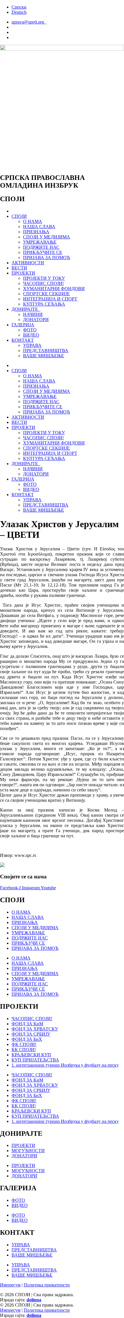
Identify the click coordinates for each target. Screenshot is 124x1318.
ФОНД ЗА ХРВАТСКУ (35, 1028)
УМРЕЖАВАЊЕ (40, 242)
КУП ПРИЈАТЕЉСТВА (35, 1059)
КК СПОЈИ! (24, 1049)
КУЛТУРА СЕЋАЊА (44, 304)
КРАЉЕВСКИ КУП (31, 1054)
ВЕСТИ (19, 267)
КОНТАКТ (23, 340)
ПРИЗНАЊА (36, 231)
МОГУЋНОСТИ (28, 1150)
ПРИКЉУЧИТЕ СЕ (42, 252)
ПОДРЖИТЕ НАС (41, 247)
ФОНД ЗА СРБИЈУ (31, 1034)
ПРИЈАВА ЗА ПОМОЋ (46, 257)
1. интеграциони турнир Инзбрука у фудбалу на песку (65, 1065)
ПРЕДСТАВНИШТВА (45, 350)
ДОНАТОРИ (36, 319)
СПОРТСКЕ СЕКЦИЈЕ (46, 293)
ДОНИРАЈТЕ (26, 309)
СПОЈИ (19, 216)
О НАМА (32, 221)
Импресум (10, 1284)
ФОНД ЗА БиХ (27, 1039)
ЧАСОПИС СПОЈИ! (43, 283)
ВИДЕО (31, 335)
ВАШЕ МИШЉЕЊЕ (43, 355)
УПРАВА (32, 345)
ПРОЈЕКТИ (23, 273)
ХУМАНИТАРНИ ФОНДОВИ (54, 288)
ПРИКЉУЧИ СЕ (28, 943)
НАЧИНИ (33, 314)
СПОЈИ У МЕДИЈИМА (46, 236)
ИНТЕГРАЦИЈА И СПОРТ (50, 298)
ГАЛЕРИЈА (23, 324)
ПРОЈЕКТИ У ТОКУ (44, 278)
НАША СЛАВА (39, 226)
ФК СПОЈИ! (24, 1044)
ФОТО (30, 329)
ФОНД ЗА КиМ (27, 1023)
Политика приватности (47, 1284)
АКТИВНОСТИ (28, 262)
